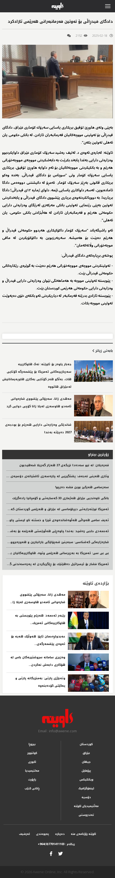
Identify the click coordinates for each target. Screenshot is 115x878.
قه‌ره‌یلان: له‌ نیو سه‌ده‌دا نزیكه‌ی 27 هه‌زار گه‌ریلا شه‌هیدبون (64, 465)
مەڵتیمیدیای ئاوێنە (86, 806)
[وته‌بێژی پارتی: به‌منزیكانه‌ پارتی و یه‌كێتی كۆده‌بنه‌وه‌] (88, 683)
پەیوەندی (42, 833)
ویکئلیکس (86, 779)
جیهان (86, 761)
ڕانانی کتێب (32, 788)
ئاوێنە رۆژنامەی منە (83, 833)
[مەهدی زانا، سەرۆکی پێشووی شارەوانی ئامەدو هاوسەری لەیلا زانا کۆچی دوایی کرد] (93, 405)
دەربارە (60, 833)
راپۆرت (32, 779)
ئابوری (32, 761)
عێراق (86, 753)
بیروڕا (32, 744)
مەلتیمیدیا (32, 770)
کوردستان (86, 744)
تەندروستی (86, 814)
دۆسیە (86, 797)
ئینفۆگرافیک (86, 788)
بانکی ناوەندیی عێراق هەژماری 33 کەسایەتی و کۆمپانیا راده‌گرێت (60, 498)
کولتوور (32, 753)
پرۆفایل (86, 770)
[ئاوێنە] (57, 718)
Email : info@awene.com (57, 730)
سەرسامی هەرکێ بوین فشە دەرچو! (82, 487)
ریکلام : (56, 844)
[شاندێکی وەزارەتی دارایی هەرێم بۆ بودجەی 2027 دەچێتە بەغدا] (93, 431)
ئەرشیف (24, 833)
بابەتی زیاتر (103, 351)
